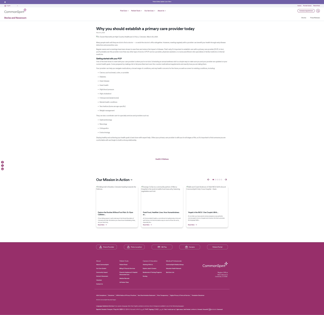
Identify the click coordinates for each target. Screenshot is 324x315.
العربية (142, 309)
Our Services (148, 11)
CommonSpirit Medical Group (175, 264)
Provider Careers (307, 5)
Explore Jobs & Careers (149, 268)
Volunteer (99, 280)
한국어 (128, 309)
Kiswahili (205, 309)
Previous (208, 179)
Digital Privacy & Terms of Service (180, 295)
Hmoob (200, 309)
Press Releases (315, 18)
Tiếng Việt (116, 309)
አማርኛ (138, 309)
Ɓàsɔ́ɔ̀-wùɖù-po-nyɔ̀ (170, 309)
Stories (303, 18)
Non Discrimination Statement (146, 295)
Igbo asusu (180, 309)
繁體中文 (122, 309)
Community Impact (102, 272)
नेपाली (146, 309)
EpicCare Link (170, 272)
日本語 (156, 309)
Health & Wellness (162, 159)
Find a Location (136, 247)
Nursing (145, 276)
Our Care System (101, 268)
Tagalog (151, 309)
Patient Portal (316, 5)
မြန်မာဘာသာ (212, 309)
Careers (299, 5)
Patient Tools (135, 11)
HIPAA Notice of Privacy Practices (126, 295)
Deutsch (104, 309)
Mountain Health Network (173, 268)
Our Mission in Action (113, 180)
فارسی (161, 309)
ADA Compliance (101, 295)
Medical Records (124, 278)
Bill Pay (164, 247)
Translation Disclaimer (198, 295)
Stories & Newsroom (102, 276)
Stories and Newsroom (15, 17)
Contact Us (99, 284)
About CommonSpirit (102, 264)
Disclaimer (111, 295)
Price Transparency (162, 295)
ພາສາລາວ (194, 309)
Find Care (123, 11)
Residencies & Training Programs (152, 272)
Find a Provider (108, 247)
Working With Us (148, 264)
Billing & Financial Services (127, 268)
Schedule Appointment (306, 11)
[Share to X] (2, 165)
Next (225, 179)
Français (109, 309)
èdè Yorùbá (187, 309)
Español (98, 309)
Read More (117, 206)
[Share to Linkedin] (2, 169)
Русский (133, 309)
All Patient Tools (124, 282)
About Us (161, 11)
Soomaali (220, 309)
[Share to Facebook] (2, 162)
